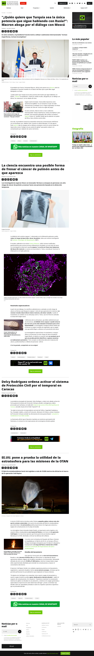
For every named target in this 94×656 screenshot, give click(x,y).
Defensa (13, 598)
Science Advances (34, 243)
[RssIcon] (91, 629)
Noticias (9, 8)
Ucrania (25, 141)
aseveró (17, 96)
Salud (46, 357)
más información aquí (52, 653)
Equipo (43, 629)
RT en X (12, 646)
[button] (82, 17)
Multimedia (67, 8)
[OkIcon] (82, 3)
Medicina (40, 357)
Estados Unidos (31, 357)
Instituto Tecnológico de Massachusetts (23, 240)
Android (59, 626)
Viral (22, 8)
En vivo (23, 3)
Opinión (52, 8)
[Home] (4, 3)
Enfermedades (21, 357)
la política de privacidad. (82, 90)
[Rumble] (72, 3)
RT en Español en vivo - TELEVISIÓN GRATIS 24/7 (80, 26)
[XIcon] (75, 3)
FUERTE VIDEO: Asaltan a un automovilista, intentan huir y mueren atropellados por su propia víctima (81, 62)
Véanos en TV (62, 3)
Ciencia (13, 357)
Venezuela (23, 433)
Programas (36, 8)
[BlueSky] (80, 3)
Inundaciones (15, 433)
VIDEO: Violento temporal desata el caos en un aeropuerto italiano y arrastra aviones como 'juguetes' (82, 70)
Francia (13, 141)
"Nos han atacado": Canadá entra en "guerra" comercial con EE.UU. (82, 54)
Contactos (44, 627)
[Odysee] (78, 629)
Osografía (77, 128)
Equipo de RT (84, 8)
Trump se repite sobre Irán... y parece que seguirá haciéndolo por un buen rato (82, 146)
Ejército (20, 598)
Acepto (80, 90)
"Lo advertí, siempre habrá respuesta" (79, 48)
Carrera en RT (45, 633)
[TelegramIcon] (77, 3)
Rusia (19, 141)
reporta (27, 116)
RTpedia (28, 634)
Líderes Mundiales (30, 636)
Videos (27, 629)
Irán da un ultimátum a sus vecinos (82, 43)
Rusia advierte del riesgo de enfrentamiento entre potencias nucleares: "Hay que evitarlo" (13, 115)
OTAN (37, 598)
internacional (33, 141)
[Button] (55, 3)
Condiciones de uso (46, 636)
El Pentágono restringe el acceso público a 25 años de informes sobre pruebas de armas (13, 553)
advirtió (16, 125)
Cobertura (44, 631)
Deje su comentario (35, 155)
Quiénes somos (45, 625)
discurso (52, 87)
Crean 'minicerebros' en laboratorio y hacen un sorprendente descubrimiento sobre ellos (12, 334)
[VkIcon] (70, 3)
